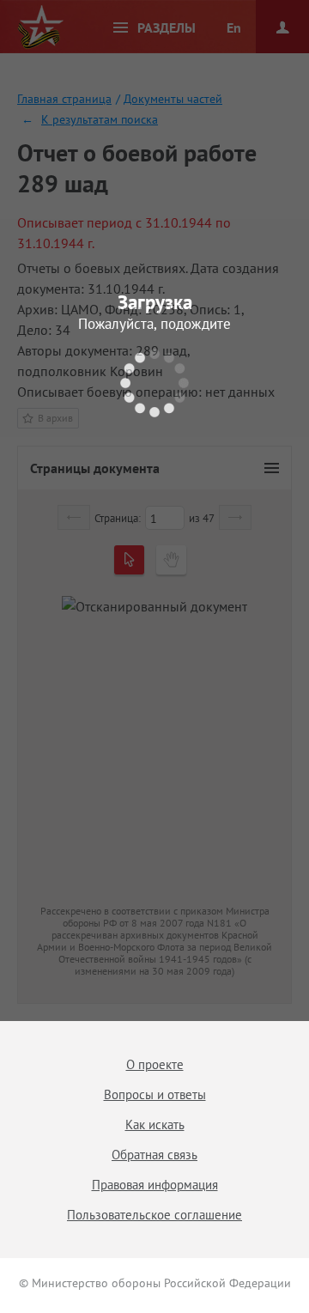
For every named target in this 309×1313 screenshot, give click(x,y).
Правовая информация (155, 1184)
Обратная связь (154, 1154)
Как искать (155, 1124)
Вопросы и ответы (155, 1094)
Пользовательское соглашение (154, 1215)
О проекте (155, 1064)
